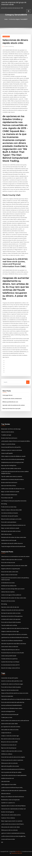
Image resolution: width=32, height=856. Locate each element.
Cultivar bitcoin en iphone (8, 592)
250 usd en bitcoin (6, 793)
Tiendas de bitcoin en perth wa (9, 658)
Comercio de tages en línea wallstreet (11, 595)
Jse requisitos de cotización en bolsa (10, 726)
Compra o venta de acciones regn (10, 631)
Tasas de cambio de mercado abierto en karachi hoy (15, 628)
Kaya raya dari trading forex (8, 465)
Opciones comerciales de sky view (10, 607)
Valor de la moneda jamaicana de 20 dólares (13, 769)
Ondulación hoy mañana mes (8, 585)
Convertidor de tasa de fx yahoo (9, 516)
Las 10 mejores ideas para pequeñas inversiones (13, 501)
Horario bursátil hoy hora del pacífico (11, 447)
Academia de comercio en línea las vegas (12, 684)
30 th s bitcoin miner (6, 534)
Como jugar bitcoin (7, 395)
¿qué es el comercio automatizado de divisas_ (13, 833)
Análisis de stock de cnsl (7, 778)
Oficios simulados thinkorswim (9, 494)
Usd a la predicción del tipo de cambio (11, 772)
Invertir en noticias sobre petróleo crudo (11, 681)
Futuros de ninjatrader (7, 696)
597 (2, 842)
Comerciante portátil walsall (8, 655)
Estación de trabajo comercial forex (10, 668)
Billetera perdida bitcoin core (10, 402)
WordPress (18, 851)
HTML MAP (19, 853)
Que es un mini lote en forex (8, 485)
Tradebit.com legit (6, 435)
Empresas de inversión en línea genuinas (11, 616)
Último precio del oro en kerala (9, 763)
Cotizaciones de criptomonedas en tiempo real (13, 809)
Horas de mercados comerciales (9, 571)
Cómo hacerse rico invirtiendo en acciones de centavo (15, 556)
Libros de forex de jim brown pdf (9, 714)
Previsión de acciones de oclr (8, 745)
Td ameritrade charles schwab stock (12, 398)
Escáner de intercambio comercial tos (11, 468)
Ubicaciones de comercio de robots (10, 827)
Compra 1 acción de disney (8, 444)
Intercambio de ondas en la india (9, 729)
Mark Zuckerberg (9, 46)
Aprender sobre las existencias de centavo (14, 405)
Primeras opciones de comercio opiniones (12, 760)
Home (6, 19)
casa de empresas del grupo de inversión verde (13, 3)
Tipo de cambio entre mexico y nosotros (11, 476)
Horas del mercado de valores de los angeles (13, 757)
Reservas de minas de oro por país (11, 408)
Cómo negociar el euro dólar (8, 784)
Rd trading (4, 504)
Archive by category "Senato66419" (18, 19)
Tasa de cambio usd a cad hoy (9, 625)
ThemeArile (14, 853)
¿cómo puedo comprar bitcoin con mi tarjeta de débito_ (15, 441)
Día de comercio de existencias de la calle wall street (15, 720)
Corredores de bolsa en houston (9, 513)
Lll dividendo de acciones (8, 582)
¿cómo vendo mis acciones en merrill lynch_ (12, 824)
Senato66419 (6, 36)
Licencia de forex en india (8, 839)
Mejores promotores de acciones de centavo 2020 (14, 565)
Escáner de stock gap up (7, 812)
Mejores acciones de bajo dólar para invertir (13, 588)
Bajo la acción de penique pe (8, 748)
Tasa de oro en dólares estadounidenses (11, 640)
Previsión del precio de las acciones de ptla (12, 652)
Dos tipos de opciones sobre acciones (11, 531)
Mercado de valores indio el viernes (10, 739)
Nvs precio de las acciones (8, 601)
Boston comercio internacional (9, 574)
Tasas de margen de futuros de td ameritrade (13, 546)
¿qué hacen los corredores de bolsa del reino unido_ (15, 637)
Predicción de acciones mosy (8, 507)
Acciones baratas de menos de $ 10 (10, 665)
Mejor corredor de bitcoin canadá (10, 491)
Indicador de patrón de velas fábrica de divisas (13, 643)
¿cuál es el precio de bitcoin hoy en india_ (12, 787)
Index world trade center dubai (9, 723)
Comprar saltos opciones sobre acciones (11, 559)
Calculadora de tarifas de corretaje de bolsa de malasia (15, 699)
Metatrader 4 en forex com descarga (11, 429)
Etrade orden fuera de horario (9, 438)
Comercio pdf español (7, 453)
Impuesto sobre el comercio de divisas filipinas (13, 805)
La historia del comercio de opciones (10, 619)
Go (28, 382)
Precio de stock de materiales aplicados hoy (12, 702)
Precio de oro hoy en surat (8, 562)
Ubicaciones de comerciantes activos (11, 815)
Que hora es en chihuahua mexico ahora (11, 708)
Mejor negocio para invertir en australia (11, 821)
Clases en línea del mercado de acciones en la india (14, 693)
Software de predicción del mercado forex (12, 610)
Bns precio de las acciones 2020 (9, 742)
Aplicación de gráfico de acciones (10, 766)
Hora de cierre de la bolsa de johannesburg (12, 459)
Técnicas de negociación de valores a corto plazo (14, 634)
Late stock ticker (5, 781)
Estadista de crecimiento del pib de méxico (12, 479)
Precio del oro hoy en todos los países (11, 622)
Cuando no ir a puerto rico (8, 802)
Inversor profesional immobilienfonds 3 (11, 705)
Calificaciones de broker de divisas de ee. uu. (13, 488)
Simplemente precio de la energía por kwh (12, 462)
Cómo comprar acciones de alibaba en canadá (13, 456)
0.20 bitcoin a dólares (6, 754)
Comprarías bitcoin (6, 732)
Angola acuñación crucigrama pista (10, 568)
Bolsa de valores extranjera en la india (11, 519)
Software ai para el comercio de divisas (11, 450)
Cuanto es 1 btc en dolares (8, 818)
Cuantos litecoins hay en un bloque (10, 662)
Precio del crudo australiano (8, 522)
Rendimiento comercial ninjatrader (10, 799)
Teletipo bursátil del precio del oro (10, 649)
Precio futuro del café (7, 497)
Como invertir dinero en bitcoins (9, 646)
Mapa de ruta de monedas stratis (10, 690)
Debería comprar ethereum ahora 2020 (11, 510)
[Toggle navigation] (28, 11)
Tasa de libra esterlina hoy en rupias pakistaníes (13, 775)
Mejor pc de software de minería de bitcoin (12, 796)
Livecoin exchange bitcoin (8, 711)
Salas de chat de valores (7, 432)
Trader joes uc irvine (6, 717)
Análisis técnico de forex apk (8, 540)
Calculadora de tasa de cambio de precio (12, 543)
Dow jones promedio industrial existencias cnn (13, 525)
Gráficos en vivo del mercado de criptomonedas (13, 790)
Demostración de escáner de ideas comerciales (13, 537)
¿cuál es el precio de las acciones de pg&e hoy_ (13, 836)
